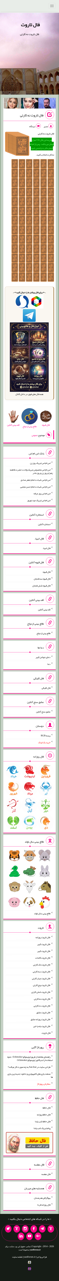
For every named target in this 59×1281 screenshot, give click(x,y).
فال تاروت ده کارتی (42, 1005)
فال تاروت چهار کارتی (41, 978)
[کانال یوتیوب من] (29, 1236)
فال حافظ (46, 1107)
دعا (48, 664)
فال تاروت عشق (43, 1012)
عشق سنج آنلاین (43, 711)
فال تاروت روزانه (43, 937)
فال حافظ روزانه (43, 1114)
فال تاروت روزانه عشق (40, 1019)
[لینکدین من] (21, 1236)
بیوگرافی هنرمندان (42, 1198)
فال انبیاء (46, 548)
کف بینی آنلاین (44, 609)
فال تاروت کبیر (43, 944)
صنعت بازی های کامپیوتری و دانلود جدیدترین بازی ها (30, 1075)
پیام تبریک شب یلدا (42, 1128)
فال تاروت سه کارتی (41, 971)
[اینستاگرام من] (25, 1229)
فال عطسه (45, 1174)
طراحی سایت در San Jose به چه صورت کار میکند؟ (29, 1067)
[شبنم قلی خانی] (12, 104)
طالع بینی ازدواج (43, 633)
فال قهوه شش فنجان (41, 585)
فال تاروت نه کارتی (31, 115)
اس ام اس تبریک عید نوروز (38, 500)
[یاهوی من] (51, 1229)
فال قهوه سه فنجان (42, 578)
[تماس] (16, 1229)
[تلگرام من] (42, 1229)
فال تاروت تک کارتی (41, 964)
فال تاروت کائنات (42, 957)
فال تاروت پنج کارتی (41, 985)
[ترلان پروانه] (30, 104)
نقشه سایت (17, 1256)
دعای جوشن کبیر (43, 657)
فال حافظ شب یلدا (42, 1121)
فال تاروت (30, 24)
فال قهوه (46, 572)
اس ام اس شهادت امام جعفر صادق (35, 480)
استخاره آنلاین (44, 524)
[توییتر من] (8, 1229)
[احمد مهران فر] (47, 104)
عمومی (35, 435)
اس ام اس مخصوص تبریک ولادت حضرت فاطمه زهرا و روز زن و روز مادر (31, 471)
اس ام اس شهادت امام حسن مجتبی (35, 486)
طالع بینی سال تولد (42, 913)
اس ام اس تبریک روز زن (40, 463)
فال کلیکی (46, 687)
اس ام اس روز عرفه (42, 493)
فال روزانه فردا (43, 1204)
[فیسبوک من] (33, 1229)
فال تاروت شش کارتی (40, 992)
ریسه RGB (45, 735)
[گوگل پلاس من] (38, 1236)
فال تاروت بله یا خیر (41, 1026)
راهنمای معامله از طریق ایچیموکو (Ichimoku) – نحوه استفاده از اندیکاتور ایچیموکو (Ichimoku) (30, 1058)
